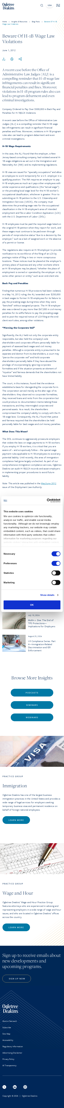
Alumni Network (9, 1021)
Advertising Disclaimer (12, 1052)
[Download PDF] (3, 59)
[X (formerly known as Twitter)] (4, 1087)
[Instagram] (25, 1087)
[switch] (56, 563)
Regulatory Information (12, 1046)
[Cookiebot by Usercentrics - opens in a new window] (46, 501)
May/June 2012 (48, 483)
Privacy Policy (8, 1059)
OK (32, 604)
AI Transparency (9, 1065)
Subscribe (6, 1027)
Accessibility (7, 1040)
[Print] (12, 59)
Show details (47, 595)
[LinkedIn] (15, 1087)
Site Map (6, 1033)
